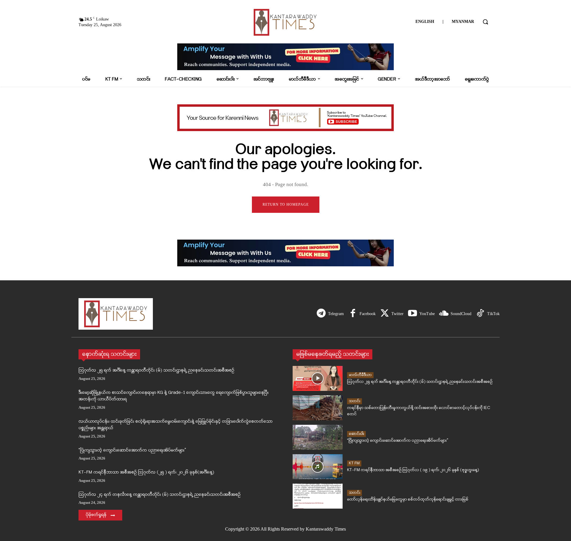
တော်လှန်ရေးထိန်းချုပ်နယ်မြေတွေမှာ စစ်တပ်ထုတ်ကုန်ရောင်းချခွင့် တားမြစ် (407, 499)
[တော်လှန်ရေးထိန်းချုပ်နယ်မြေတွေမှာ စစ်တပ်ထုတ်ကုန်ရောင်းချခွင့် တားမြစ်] (318, 496)
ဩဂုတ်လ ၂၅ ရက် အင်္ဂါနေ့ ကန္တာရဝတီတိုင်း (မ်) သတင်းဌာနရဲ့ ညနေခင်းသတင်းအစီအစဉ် (156, 370)
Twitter (397, 314)
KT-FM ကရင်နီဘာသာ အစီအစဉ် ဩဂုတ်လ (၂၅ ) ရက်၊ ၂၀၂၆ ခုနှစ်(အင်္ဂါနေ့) (146, 472)
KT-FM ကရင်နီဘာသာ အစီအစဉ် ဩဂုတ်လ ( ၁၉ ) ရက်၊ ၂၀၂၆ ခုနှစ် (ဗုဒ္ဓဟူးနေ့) (413, 470)
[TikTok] (480, 313)
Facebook (368, 314)
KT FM (354, 463)
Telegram (336, 314)
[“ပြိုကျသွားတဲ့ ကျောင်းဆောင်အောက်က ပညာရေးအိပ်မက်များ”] (318, 437)
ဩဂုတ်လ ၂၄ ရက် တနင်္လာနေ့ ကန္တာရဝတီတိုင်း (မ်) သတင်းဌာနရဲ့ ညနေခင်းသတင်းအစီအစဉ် (160, 495)
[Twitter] (384, 313)
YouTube (427, 314)
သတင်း (354, 401)
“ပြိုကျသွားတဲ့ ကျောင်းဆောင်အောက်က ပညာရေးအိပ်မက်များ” (132, 450)
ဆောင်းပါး (356, 434)
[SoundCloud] (443, 313)
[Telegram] (321, 313)
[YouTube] (412, 313)
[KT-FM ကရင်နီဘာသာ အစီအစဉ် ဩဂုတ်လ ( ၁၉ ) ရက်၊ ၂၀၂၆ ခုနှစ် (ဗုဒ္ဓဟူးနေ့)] (318, 466)
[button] (485, 22)
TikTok (493, 314)
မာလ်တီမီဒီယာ (360, 375)
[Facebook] (352, 313)
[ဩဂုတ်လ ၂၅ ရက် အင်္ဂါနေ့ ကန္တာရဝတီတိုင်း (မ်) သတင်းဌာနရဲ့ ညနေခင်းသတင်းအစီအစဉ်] (318, 378)
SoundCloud (461, 314)
